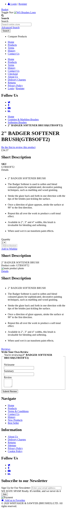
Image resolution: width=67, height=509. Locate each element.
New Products (15, 420)
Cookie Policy (15, 451)
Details (4, 271)
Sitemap (12, 445)
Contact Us (13, 53)
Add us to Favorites (14, 500)
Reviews (5, 349)
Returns (12, 82)
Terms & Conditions (18, 411)
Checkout (13, 73)
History (11, 50)
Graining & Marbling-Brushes (23, 119)
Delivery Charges (17, 79)
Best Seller (13, 423)
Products (12, 45)
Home (11, 42)
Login (13, 4)
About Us (13, 76)
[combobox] (16, 24)
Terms (11, 47)
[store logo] (25, 12)
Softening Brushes (17, 122)
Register (23, 4)
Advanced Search (10, 27)
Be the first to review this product (18, 147)
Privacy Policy (15, 85)
